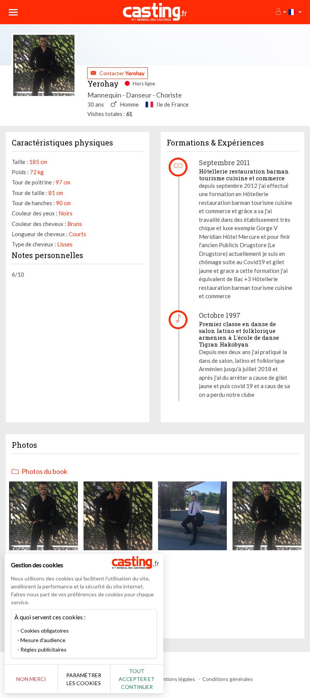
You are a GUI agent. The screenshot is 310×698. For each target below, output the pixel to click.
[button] (280, 11)
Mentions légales (175, 679)
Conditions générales (227, 679)
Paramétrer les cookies (83, 679)
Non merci (31, 679)
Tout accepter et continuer (137, 679)
